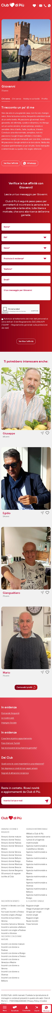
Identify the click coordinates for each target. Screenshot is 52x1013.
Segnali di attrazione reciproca (15, 773)
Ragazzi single (32, 918)
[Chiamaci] (45, 5)
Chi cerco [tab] (16, 98)
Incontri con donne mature (12, 944)
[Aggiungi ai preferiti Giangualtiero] (47, 593)
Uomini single (32, 915)
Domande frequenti (10, 713)
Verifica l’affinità (11, 163)
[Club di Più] (12, 5)
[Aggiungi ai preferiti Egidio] (47, 513)
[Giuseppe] (26, 398)
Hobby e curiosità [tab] (31, 98)
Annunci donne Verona (11, 852)
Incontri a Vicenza (9, 933)
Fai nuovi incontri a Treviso (12, 912)
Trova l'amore (32, 924)
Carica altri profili (24, 687)
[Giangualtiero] (26, 558)
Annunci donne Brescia (11, 867)
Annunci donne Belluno (11, 858)
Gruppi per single (33, 912)
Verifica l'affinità (26, 341)
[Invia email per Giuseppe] (42, 433)
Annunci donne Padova (11, 843)
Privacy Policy (33, 1001)
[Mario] (26, 638)
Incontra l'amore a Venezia (12, 924)
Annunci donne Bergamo (12, 870)
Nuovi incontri (32, 921)
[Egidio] (26, 478)
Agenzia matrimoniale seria (38, 837)
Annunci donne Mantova (11, 864)
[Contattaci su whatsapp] (49, 5)
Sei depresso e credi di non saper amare (19, 768)
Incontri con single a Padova (13, 930)
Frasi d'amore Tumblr (10, 743)
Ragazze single (32, 906)
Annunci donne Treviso (11, 840)
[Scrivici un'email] (40, 5)
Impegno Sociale (9, 722)
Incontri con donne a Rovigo (13, 953)
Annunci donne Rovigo (11, 861)
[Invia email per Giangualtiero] (42, 592)
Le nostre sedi (7, 718)
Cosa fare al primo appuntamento (16, 738)
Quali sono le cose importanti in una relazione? (22, 763)
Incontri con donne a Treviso (13, 956)
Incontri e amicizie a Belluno (13, 927)
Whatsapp (31, 163)
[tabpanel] (26, 128)
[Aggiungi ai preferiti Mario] (47, 673)
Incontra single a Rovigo (11, 915)
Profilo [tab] (45, 98)
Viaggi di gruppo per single (37, 909)
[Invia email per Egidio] (42, 512)
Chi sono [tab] (6, 98)
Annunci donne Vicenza (11, 855)
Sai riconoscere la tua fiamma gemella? (19, 748)
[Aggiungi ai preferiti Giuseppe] (47, 433)
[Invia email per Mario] (42, 672)
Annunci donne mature (11, 837)
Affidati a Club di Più (34, 833)
